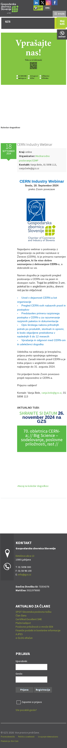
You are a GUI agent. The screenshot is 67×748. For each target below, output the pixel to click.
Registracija (43, 689)
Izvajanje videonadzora (48, 736)
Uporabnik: (22, 661)
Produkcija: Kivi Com (9, 741)
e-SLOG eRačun (24, 638)
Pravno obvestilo (8, 736)
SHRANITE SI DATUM (38, 413)
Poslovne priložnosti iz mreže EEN (34, 626)
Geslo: (19, 673)
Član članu (21, 615)
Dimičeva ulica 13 (25, 556)
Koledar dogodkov (10, 127)
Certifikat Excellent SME (29, 619)
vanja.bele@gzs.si (52, 392)
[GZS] (10, 7)
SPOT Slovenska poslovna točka (33, 611)
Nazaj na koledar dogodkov (33, 486)
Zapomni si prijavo (32, 702)
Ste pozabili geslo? (26, 710)
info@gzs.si (24, 574)
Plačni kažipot (23, 623)
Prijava (24, 689)
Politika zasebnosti (26, 736)
